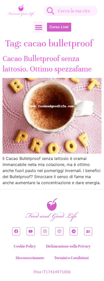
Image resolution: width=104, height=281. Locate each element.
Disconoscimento (30, 258)
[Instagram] (45, 231)
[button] (38, 27)
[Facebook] (16, 231)
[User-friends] (88, 231)
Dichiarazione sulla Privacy (68, 246)
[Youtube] (31, 231)
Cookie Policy (25, 246)
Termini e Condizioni (71, 258)
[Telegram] (74, 231)
